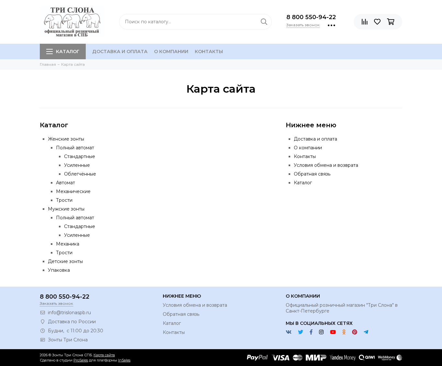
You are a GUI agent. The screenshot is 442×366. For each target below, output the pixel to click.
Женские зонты (66, 139)
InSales (124, 360)
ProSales (80, 360)
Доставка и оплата (120, 51)
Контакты (209, 51)
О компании (171, 51)
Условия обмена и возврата (326, 165)
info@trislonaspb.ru (69, 312)
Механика (67, 244)
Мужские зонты (66, 209)
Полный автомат (75, 148)
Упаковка (59, 270)
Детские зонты (65, 261)
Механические (73, 191)
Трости (64, 200)
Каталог (67, 51)
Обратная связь (312, 174)
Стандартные (79, 156)
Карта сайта (104, 355)
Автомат (65, 183)
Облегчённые (80, 174)
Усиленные (77, 165)
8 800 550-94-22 (311, 17)
